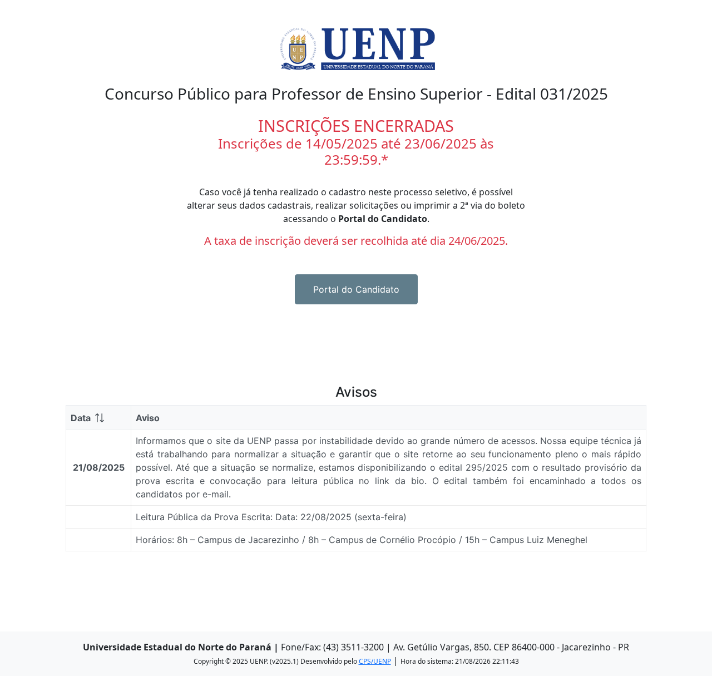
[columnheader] (98, 418)
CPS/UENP (375, 661)
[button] (356, 289)
